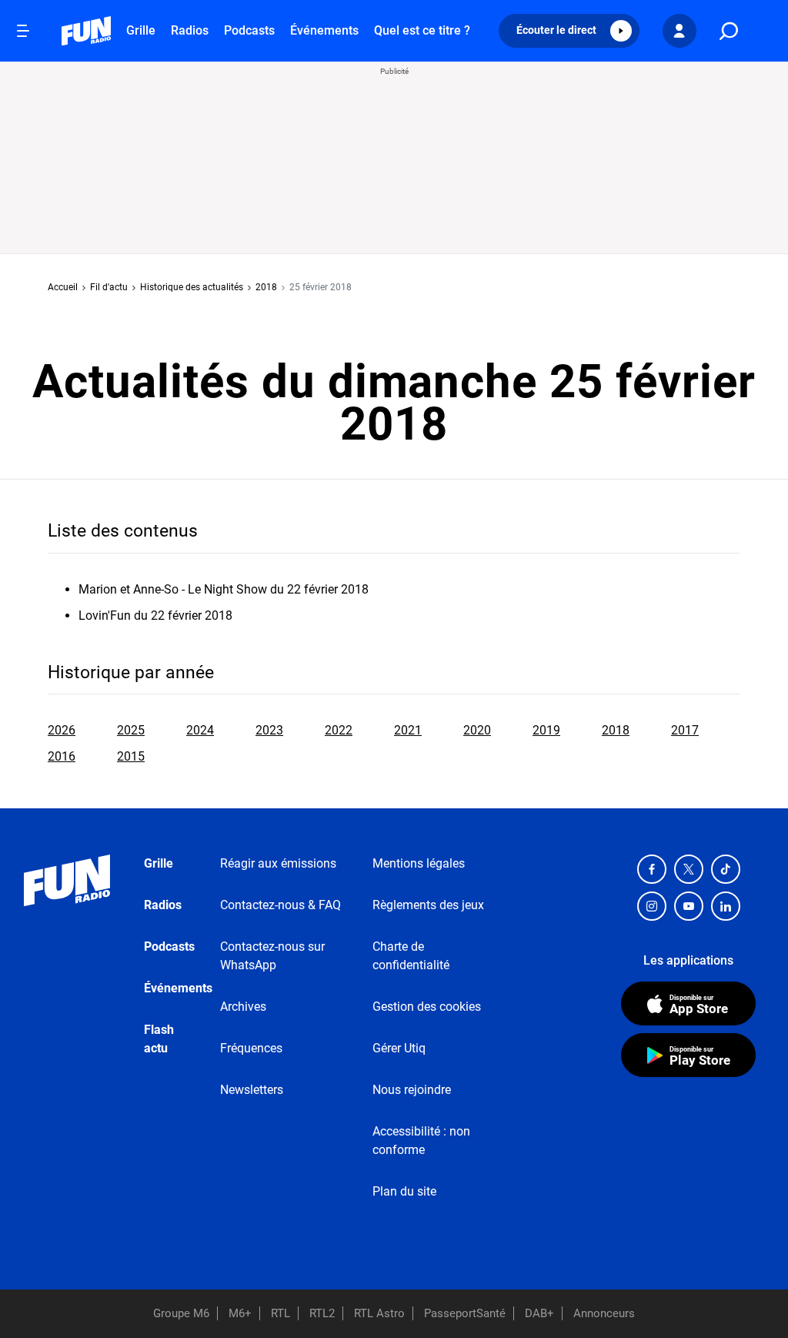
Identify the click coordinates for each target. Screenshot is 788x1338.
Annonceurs (604, 1313)
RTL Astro (379, 1313)
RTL (280, 1313)
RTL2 (322, 1313)
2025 (131, 730)
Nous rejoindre (411, 1089)
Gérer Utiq (399, 1048)
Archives (243, 1006)
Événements (324, 30)
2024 (200, 730)
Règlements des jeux (428, 905)
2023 (269, 730)
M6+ (240, 1313)
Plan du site (404, 1191)
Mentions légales (418, 863)
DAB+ (539, 1313)
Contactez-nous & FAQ (280, 905)
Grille (140, 30)
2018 (266, 287)
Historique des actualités (191, 287)
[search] (729, 31)
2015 (131, 756)
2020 (477, 730)
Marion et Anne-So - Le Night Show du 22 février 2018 (223, 589)
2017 (685, 730)
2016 (61, 756)
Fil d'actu (109, 287)
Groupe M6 (181, 1313)
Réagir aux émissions (278, 863)
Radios (190, 30)
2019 (546, 730)
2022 (338, 730)
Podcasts (249, 30)
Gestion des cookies (426, 1006)
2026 (61, 730)
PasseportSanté (465, 1313)
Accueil (63, 287)
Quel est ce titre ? (422, 30)
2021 (408, 730)
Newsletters (251, 1089)
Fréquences (251, 1048)
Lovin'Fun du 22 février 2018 (155, 615)
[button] (569, 31)
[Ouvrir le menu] (23, 31)
